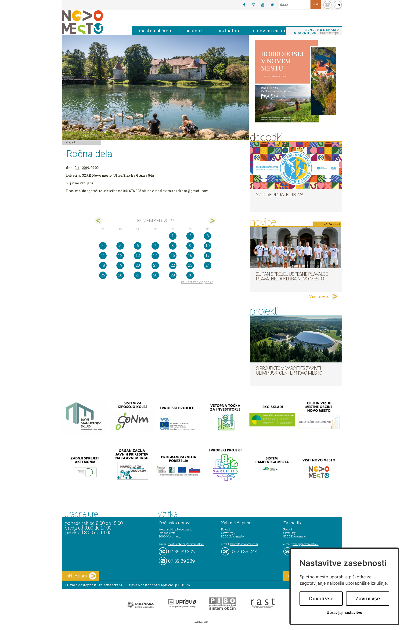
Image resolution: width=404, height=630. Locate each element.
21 (155, 265)
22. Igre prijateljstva (279, 194)
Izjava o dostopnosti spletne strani (93, 585)
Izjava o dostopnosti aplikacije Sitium (158, 585)
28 (155, 275)
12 (120, 255)
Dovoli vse (321, 598)
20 (138, 265)
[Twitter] (272, 4)
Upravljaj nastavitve (344, 612)
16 (190, 255)
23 (190, 265)
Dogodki (71, 142)
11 (103, 255)
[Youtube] (262, 4)
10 (208, 245)
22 (173, 265)
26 (120, 275)
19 (120, 265)
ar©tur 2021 (202, 622)
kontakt (327, 5)
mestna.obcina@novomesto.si (186, 544)
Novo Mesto (93, 22)
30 (190, 275)
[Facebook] (244, 4)
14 (155, 255)
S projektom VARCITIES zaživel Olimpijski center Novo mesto (289, 370)
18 (103, 265)
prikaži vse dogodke (197, 282)
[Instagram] (253, 4)
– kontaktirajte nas (316, 32)
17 (208, 255)
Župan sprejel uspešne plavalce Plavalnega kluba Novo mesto (292, 276)
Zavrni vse (367, 598)
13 (138, 255)
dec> (212, 220)
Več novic (319, 296)
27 (138, 275)
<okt (98, 220)
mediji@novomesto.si (305, 544)
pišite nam (76, 576)
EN (337, 5)
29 (173, 275)
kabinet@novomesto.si (244, 544)
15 (173, 255)
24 (208, 265)
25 (103, 275)
